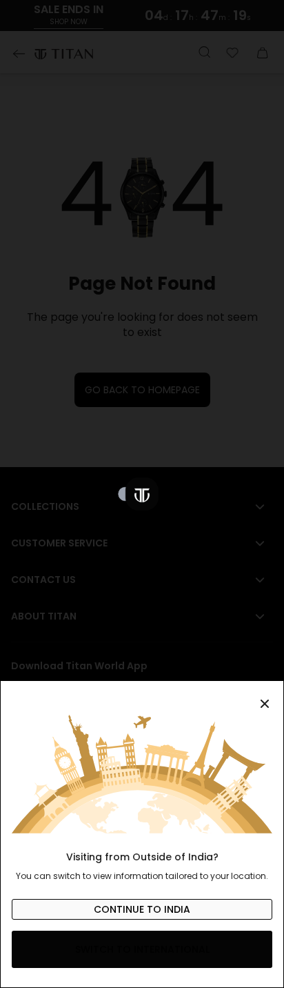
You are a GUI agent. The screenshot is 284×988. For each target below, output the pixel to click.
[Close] (142, 696)
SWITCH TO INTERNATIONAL (142, 949)
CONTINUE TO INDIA (142, 909)
